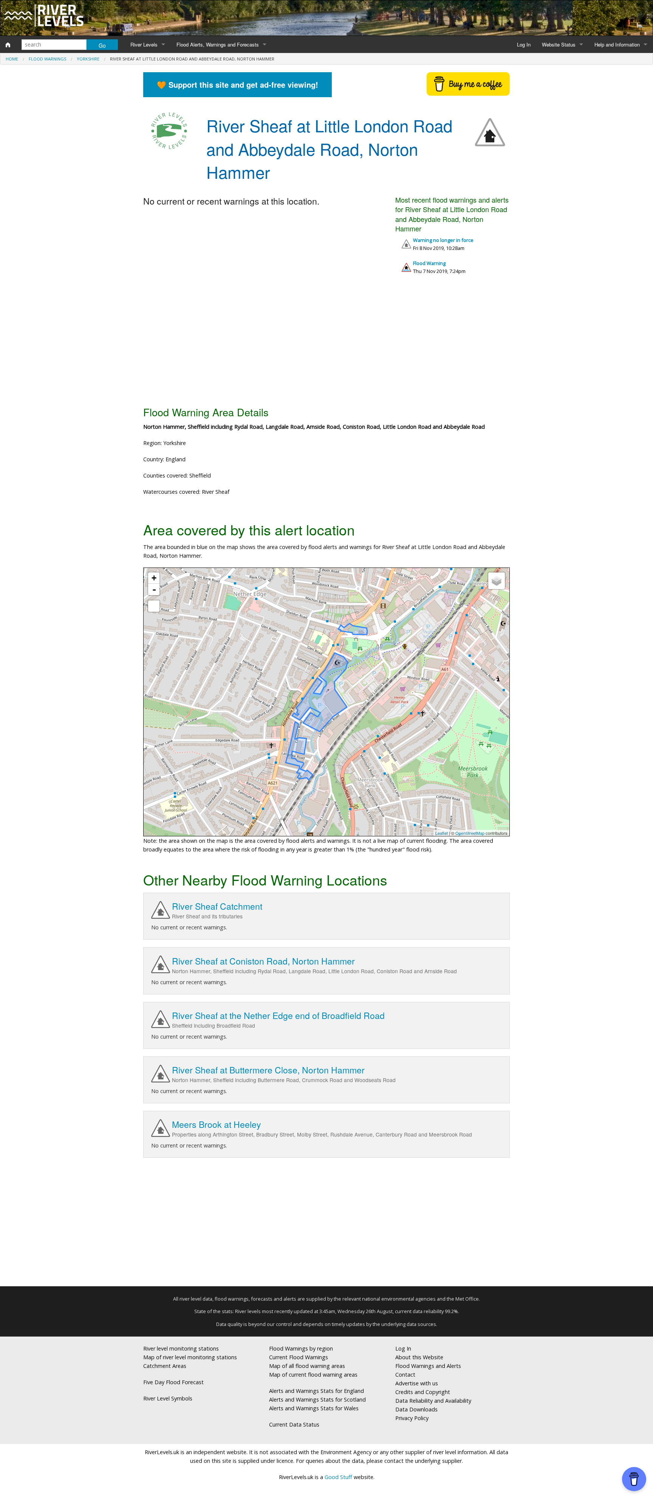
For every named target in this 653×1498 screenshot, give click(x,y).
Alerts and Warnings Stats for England (316, 1390)
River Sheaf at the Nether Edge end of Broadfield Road (278, 1015)
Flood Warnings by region (301, 1348)
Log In (524, 44)
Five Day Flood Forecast (173, 1382)
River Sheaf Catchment (217, 906)
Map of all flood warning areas (307, 1365)
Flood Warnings (47, 59)
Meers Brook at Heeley (216, 1124)
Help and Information (617, 44)
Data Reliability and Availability (433, 1400)
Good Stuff (338, 1477)
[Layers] (496, 580)
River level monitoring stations (181, 1348)
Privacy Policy (412, 1418)
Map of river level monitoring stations (190, 1357)
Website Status (559, 44)
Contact (405, 1374)
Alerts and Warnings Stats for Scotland (317, 1399)
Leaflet (441, 833)
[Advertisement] (326, 343)
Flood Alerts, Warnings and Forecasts (217, 44)
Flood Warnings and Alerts (428, 1365)
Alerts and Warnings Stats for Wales (314, 1408)
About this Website (419, 1357)
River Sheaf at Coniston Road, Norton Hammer (263, 961)
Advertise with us (416, 1383)
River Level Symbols (167, 1398)
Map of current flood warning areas (313, 1374)
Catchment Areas (164, 1365)
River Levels (144, 44)
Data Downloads (416, 1409)
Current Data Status (294, 1424)
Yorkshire (88, 59)
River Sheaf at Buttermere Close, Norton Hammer (268, 1070)
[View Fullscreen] (153, 606)
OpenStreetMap (469, 833)
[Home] (8, 44)
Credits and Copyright (422, 1392)
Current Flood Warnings (298, 1357)
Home (12, 59)
